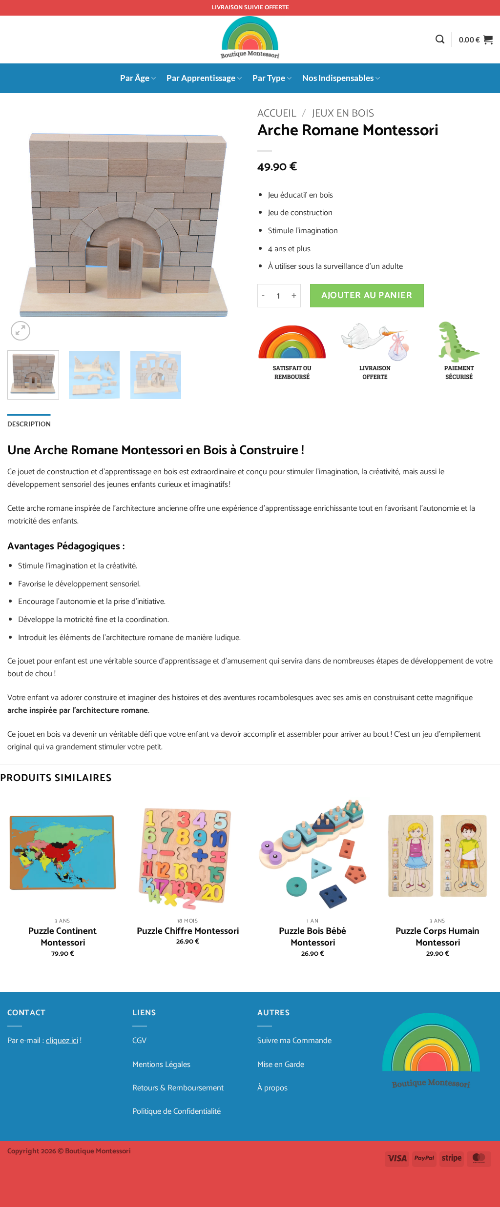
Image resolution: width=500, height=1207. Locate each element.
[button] (476, 39)
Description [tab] (29, 424)
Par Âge (134, 78)
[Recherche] (440, 39)
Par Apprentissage (201, 78)
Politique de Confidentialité (176, 1111)
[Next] (225, 225)
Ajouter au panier (366, 295)
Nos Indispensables (338, 78)
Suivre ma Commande (294, 1040)
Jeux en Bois (343, 113)
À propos (272, 1088)
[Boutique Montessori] (250, 39)
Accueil (276, 113)
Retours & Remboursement (178, 1088)
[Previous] (24, 225)
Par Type (268, 78)
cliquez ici (62, 1040)
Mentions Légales (161, 1064)
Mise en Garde (280, 1064)
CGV (139, 1040)
